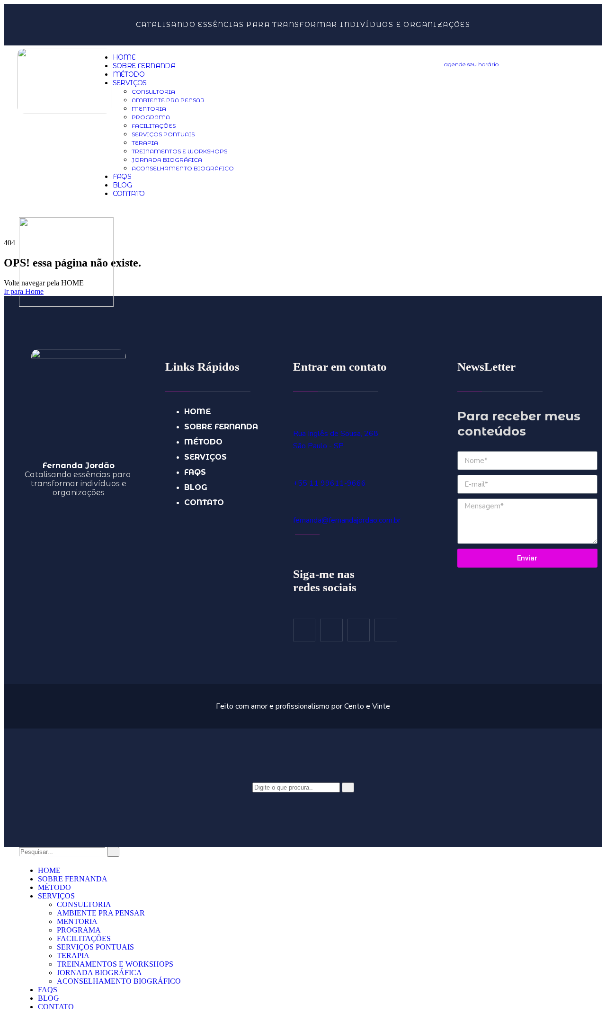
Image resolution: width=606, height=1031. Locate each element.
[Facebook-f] (304, 630)
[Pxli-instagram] (331, 630)
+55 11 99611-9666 (329, 483)
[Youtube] (359, 630)
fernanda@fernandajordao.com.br (347, 520)
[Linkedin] (385, 630)
